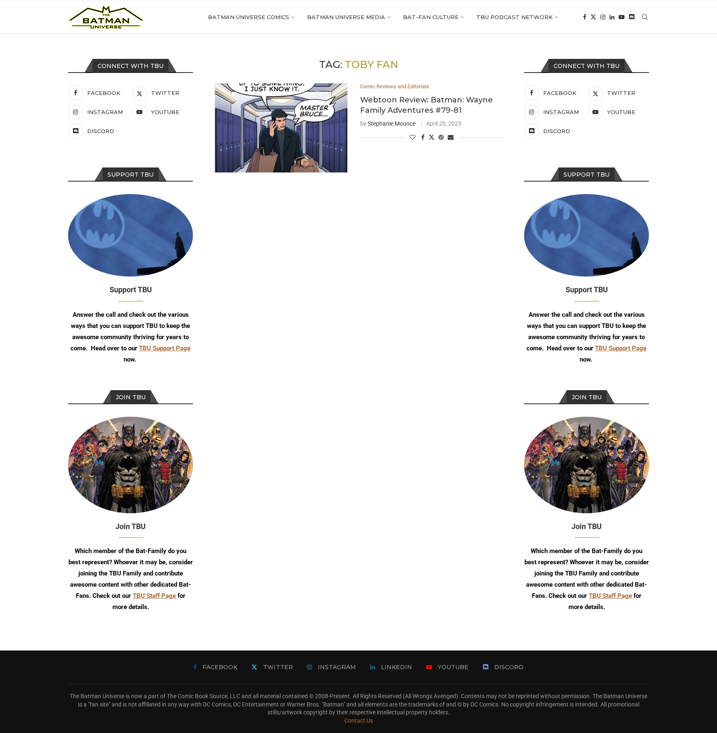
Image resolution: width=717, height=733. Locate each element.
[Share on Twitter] (431, 137)
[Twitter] (593, 17)
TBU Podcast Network (514, 17)
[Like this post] (412, 137)
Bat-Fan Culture (430, 17)
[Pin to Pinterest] (441, 137)
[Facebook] (584, 17)
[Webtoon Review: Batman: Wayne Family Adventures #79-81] (281, 127)
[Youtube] (621, 17)
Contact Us (358, 720)
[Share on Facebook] (422, 137)
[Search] (645, 17)
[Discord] (631, 17)
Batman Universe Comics (248, 17)
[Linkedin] (612, 17)
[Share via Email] (451, 137)
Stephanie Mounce (391, 123)
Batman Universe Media (346, 17)
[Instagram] (602, 17)
